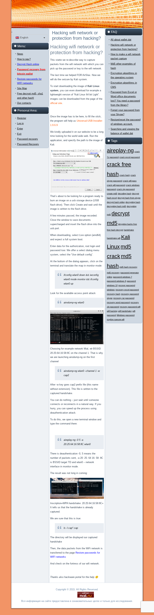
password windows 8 (116, 281)
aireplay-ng (120, 150)
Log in (20, 123)
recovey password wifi (130, 307)
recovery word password (118, 302)
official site (56, 103)
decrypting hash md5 (116, 206)
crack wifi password (116, 185)
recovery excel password (127, 290)
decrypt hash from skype (129, 198)
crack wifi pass (130, 181)
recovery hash (113, 294)
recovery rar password (123, 298)
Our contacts (24, 103)
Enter (20, 128)
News (20, 53)
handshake (129, 230)
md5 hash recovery (128, 267)
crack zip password (126, 189)
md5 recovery (113, 273)
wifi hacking (112, 311)
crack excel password (129, 157)
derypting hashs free (127, 224)
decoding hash (124, 193)
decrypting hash (132, 202)
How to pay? (24, 59)
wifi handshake (125, 311)
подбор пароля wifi (115, 319)
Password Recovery (28, 144)
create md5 (112, 193)
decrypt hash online (116, 202)
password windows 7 (122, 277)
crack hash (124, 175)
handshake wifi (113, 238)
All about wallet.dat (121, 39)
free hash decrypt (115, 230)
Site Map (22, 88)
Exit (19, 133)
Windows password (125, 315)
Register (21, 118)
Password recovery (27, 139)
